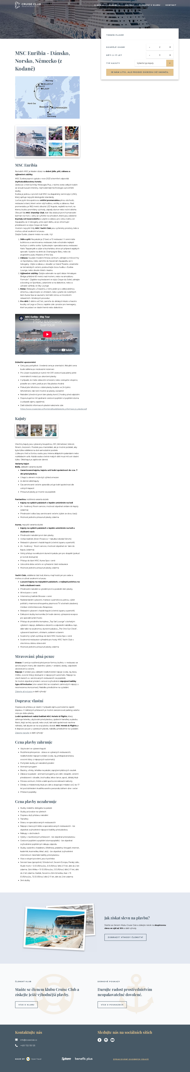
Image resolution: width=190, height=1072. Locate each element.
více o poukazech (112, 1005)
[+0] (50, 430)
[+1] (36, 430)
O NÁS (97, 5)
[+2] (22, 430)
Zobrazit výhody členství (125, 937)
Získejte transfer (22, 733)
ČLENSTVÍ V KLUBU (149, 5)
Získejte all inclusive (24, 691)
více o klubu (26, 1005)
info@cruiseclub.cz (28, 1040)
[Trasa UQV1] (47, 97)
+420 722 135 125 (27, 1045)
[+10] (71, 149)
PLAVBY (113, 5)
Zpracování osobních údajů (131, 1059)
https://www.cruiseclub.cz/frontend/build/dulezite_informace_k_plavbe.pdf (53, 409)
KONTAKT (171, 5)
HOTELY (129, 5)
